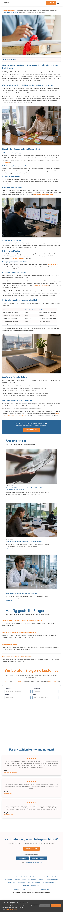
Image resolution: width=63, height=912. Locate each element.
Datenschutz (32, 889)
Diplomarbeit (36, 876)
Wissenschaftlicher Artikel (49, 882)
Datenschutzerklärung (11, 909)
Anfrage (51, 2)
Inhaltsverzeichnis (9, 59)
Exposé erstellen (12, 882)
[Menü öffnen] (58, 3)
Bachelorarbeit (9, 876)
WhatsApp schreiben (38, 858)
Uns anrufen (22, 858)
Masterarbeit (11, 10)
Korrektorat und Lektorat (16, 258)
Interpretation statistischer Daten (43, 194)
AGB (24, 889)
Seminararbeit (8, 879)
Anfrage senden (31, 430)
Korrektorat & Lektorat (20, 879)
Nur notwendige (45, 905)
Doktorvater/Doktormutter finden (31, 885)
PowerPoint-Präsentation (41, 285)
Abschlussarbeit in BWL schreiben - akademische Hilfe (24, 541)
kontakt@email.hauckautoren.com (33, 862)
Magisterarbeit (45, 876)
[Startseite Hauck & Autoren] (6, 3)
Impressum (16, 889)
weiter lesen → (9, 497)
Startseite (4, 10)
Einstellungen (34, 905)
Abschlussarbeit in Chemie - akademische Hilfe (21, 593)
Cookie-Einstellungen (44, 889)
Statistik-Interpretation (52, 879)
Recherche (41, 879)
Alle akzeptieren (56, 905)
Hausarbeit (54, 876)
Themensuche (6, 162)
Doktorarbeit (27, 876)
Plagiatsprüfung (51, 264)
